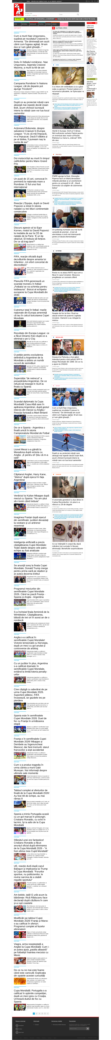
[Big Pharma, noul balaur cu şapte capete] (92, 60)
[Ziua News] (19, 9)
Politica (38, 1038)
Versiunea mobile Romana (59, 1024)
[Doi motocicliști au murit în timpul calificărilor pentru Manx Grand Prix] (20, 169)
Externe (44, 1038)
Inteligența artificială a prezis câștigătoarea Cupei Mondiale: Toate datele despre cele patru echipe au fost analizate (30, 546)
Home (16, 1038)
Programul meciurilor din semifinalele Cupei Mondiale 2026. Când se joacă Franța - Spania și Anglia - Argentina (29, 592)
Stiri (21, 1038)
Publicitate (15, 1)
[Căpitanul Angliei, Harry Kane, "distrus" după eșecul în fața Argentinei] (20, 486)
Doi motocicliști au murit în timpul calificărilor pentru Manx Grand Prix (31, 161)
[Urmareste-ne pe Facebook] (94, 1)
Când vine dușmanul (90, 26)
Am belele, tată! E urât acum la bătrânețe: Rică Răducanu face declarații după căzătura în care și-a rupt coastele (31, 898)
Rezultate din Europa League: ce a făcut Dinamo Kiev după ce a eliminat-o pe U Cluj (31, 336)
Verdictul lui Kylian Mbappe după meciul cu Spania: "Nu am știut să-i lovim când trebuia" (31, 498)
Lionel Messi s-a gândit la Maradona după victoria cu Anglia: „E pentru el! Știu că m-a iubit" (31, 453)
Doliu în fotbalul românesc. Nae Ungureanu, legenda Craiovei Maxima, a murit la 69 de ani (31, 65)
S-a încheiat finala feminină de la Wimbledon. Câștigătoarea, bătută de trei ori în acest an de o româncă (31, 616)
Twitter (20, 1029)
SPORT (62, 24)
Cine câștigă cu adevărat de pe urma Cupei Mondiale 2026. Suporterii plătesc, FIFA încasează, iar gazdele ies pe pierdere (30, 695)
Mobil (89, 1)
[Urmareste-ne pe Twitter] (92, 1)
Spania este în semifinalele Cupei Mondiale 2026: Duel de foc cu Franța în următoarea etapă (30, 719)
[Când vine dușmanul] (92, 33)
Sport (55, 1038)
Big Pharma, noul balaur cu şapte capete (92, 53)
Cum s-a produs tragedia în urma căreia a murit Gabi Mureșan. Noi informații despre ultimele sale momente (30, 768)
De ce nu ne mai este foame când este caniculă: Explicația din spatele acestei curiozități (30, 973)
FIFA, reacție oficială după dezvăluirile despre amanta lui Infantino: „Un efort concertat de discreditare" (31, 260)
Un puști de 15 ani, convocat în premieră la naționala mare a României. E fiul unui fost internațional (30, 182)
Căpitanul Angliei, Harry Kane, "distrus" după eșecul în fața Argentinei (30, 477)
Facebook (21, 1025)
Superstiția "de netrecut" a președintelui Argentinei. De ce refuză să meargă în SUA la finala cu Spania (30, 382)
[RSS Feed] (97, 1)
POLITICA (41, 24)
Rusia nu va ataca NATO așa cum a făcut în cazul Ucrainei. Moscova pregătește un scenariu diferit (61, 19)
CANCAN (54, 24)
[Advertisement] (105, 26)
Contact (20, 1)
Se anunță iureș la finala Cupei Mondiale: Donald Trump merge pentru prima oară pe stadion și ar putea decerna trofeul (31, 569)
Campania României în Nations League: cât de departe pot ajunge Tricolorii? (31, 86)
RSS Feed (21, 1032)
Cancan (49, 1038)
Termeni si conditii (81, 1037)
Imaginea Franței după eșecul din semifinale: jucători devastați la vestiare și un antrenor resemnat (31, 521)
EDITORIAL (24, 24)
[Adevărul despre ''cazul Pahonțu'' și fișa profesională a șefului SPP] (92, 95)
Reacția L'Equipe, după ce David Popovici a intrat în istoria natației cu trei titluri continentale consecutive (31, 207)
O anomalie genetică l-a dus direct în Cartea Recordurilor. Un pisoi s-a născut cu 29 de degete (67, 502)
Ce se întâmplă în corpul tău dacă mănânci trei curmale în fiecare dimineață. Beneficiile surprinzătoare (67, 546)
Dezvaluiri (32, 1038)
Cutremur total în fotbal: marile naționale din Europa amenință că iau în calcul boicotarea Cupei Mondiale (31, 314)
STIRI (15, 24)
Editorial (25, 1038)
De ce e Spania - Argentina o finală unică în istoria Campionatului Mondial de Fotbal (31, 430)
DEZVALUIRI (33, 24)
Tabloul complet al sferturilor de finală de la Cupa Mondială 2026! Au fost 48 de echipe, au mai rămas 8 (31, 794)
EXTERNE (48, 24)
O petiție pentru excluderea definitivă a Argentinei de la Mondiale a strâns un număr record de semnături (29, 358)
